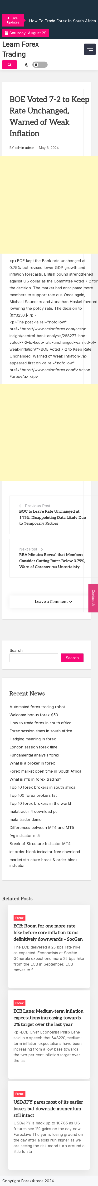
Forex (19, 918)
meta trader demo (26, 819)
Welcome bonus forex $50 (34, 714)
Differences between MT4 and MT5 (42, 827)
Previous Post (37, 505)
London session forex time (33, 747)
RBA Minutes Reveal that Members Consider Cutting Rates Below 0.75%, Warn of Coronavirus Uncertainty (52, 561)
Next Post (28, 549)
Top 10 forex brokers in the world (40, 803)
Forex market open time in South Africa (45, 771)
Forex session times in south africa (41, 731)
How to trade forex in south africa (62, 20)
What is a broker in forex (32, 763)
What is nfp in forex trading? (35, 779)
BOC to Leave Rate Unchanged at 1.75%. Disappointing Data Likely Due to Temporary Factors (52, 517)
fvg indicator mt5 (25, 835)
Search (16, 650)
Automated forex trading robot (37, 706)
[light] (33, 64)
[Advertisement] (49, 205)
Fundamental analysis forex (34, 755)
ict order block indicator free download (45, 851)
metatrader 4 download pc (34, 811)
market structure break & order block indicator (44, 862)
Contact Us (93, 598)
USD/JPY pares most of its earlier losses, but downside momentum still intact (48, 1109)
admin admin (24, 148)
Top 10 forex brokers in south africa (42, 787)
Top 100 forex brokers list (33, 795)
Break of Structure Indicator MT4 (40, 843)
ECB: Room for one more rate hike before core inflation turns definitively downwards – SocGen (48, 932)
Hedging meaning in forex (33, 739)
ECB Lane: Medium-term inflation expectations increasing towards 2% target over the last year (48, 1018)
